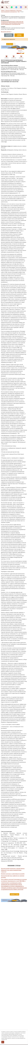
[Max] (21, 7)
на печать (6, 57)
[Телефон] (7, 7)
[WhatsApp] (11, 7)
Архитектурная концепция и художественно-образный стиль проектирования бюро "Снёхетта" (13, 870)
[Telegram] (16, 7)
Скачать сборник (19, 35)
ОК (2, 1042)
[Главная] (6, 2)
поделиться (21, 57)
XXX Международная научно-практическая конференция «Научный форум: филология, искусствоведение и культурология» (12, 23)
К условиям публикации (9, 35)
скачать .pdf (13, 57)
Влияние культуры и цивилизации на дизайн (12, 873)
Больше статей (14, 894)
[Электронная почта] (2, 7)
